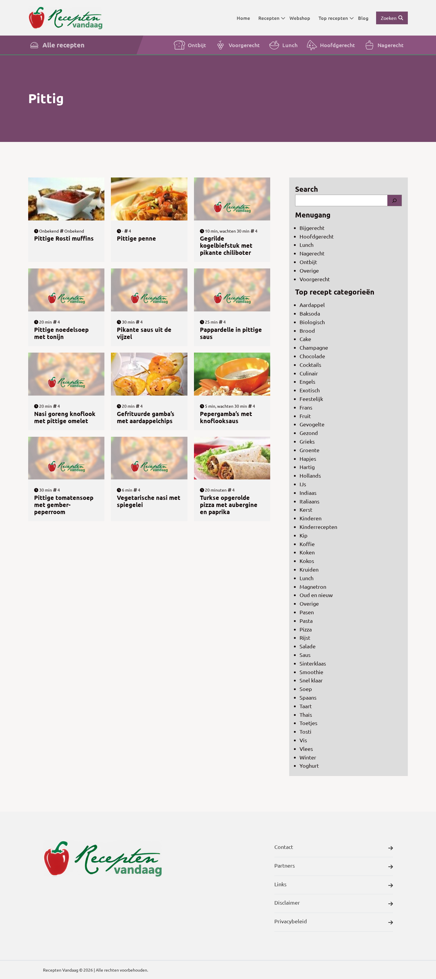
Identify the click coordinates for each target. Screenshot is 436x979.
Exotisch (310, 390)
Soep (306, 689)
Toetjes (308, 723)
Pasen (307, 612)
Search (306, 188)
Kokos (307, 561)
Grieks (307, 441)
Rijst (305, 637)
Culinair (309, 373)
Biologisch (312, 322)
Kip (304, 535)
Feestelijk (311, 399)
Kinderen (311, 518)
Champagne (314, 347)
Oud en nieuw (316, 595)
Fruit (305, 416)
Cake (305, 339)
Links (280, 884)
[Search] (394, 200)
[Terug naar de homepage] (65, 17)
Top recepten (333, 18)
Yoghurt (309, 765)
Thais (306, 714)
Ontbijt (197, 44)
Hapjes (308, 458)
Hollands (310, 475)
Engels (307, 381)
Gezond (309, 433)
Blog (363, 18)
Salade (308, 646)
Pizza (306, 629)
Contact (283, 847)
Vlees (306, 749)
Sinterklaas (313, 663)
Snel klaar (311, 680)
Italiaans (309, 501)
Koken (307, 552)
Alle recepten (63, 45)
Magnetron (313, 586)
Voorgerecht (244, 44)
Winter (308, 757)
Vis (303, 740)
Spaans (308, 697)
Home (243, 18)
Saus (305, 655)
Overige (309, 270)
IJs (303, 484)
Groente (309, 450)
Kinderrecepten (318, 527)
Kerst (306, 509)
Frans (306, 407)
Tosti (305, 731)
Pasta (306, 621)
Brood (307, 330)
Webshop (299, 18)
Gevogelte (312, 424)
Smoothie (311, 672)
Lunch (289, 44)
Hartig (307, 467)
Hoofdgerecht (337, 44)
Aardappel (312, 305)
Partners (284, 865)
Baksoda (310, 313)
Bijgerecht (312, 228)
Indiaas (308, 493)
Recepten (268, 18)
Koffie (307, 544)
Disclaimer (287, 902)
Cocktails (310, 364)
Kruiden (309, 569)
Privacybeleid (290, 921)
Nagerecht (391, 44)
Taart (306, 706)
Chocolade (312, 356)
